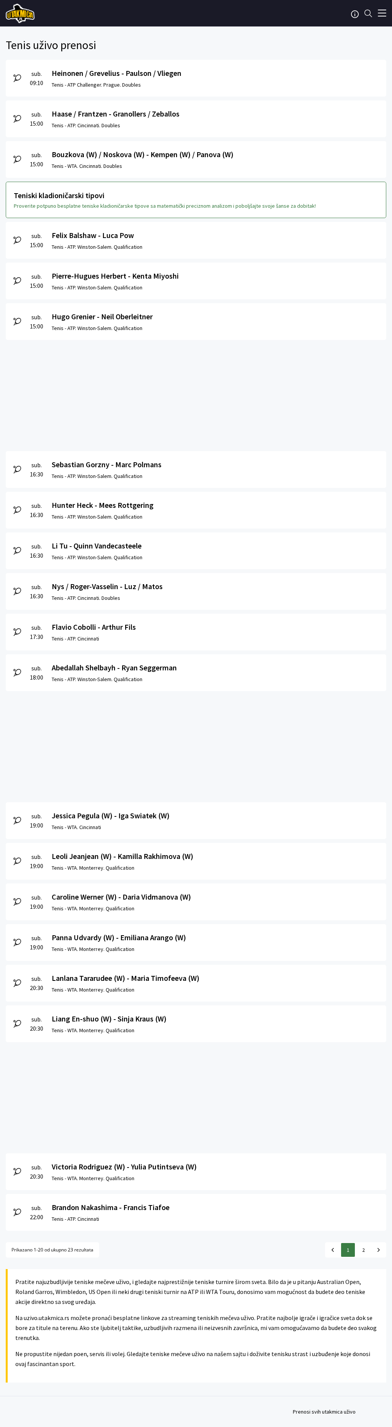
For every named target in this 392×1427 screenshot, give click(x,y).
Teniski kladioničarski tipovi (59, 195)
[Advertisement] (196, 393)
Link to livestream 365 (21, 13)
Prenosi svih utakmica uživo (324, 1411)
